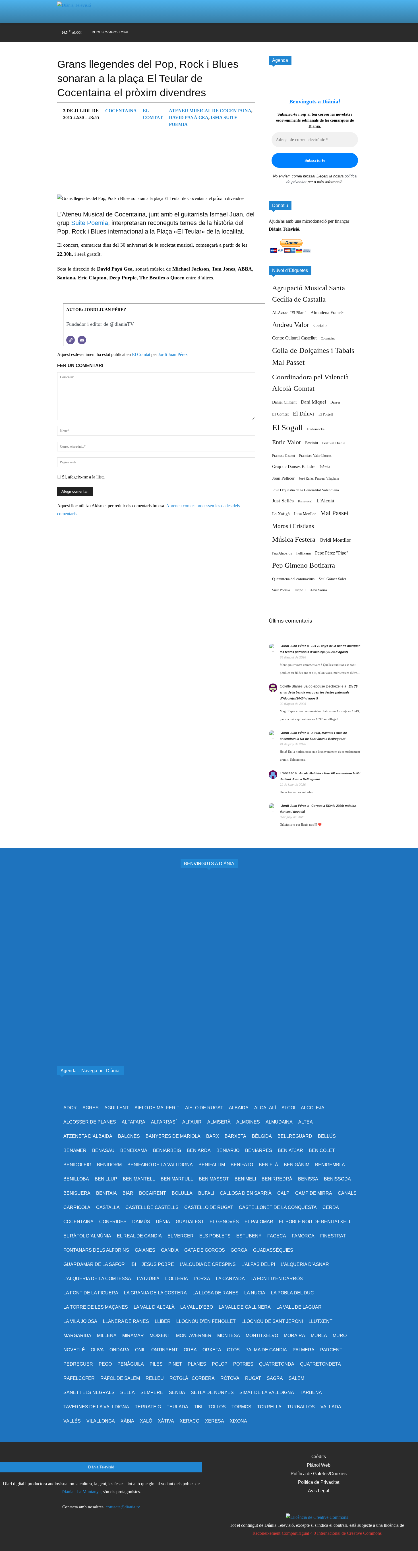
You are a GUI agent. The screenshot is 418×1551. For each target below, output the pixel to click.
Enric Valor (286, 442)
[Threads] (356, 32)
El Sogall (287, 427)
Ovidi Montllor (335, 540)
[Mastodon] (345, 32)
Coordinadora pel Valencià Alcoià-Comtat (310, 382)
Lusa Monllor (305, 513)
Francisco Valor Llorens (315, 456)
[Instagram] (291, 32)
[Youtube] (323, 32)
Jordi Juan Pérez (172, 354)
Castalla (320, 325)
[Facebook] (280, 32)
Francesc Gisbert (283, 456)
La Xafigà (281, 513)
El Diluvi (303, 413)
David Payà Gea (188, 117)
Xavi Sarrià (318, 590)
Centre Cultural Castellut (294, 337)
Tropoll (300, 590)
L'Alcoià (325, 501)
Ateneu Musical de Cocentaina (210, 110)
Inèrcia (325, 467)
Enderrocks (315, 429)
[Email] (82, 340)
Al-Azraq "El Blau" (289, 312)
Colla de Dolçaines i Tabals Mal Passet (313, 356)
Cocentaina (121, 110)
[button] (349, 11)
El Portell (325, 414)
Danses (335, 402)
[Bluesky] (334, 32)
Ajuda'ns (277, 221)
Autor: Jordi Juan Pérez (96, 309)
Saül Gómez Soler (332, 579)
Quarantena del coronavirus (293, 579)
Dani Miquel (313, 402)
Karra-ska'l (305, 501)
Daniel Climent (284, 402)
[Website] (70, 340)
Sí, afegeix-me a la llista (83, 476)
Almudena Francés (327, 312)
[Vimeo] (313, 32)
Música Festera (293, 539)
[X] (302, 32)
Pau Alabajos (282, 553)
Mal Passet (334, 513)
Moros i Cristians (293, 526)
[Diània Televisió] (76, 11)
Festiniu (311, 443)
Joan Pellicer (283, 478)
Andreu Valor (290, 324)
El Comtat (141, 354)
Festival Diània (333, 443)
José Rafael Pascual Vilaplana (319, 478)
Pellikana (303, 553)
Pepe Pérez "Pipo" (331, 553)
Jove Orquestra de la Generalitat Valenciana (305, 490)
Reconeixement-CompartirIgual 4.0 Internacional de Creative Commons (317, 1533)
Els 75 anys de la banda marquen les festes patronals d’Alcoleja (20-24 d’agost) (318, 692)
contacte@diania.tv (123, 1507)
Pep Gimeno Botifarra (303, 565)
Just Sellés (283, 501)
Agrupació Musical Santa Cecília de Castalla (308, 293)
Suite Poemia (89, 222)
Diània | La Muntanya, (81, 1491)
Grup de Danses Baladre (293, 466)
